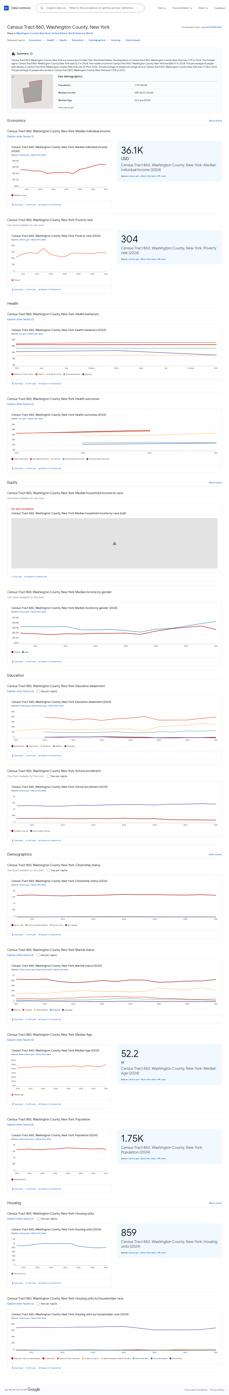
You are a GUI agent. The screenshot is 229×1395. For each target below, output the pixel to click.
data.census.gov (39, 706)
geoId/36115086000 (212, 27)
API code (32, 205)
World (89, 33)
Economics (35, 40)
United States (59, 33)
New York (45, 33)
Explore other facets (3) (20, 955)
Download (18, 205)
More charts (215, 120)
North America (76, 33)
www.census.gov (66, 107)
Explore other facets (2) (20, 136)
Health (50, 40)
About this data (38, 155)
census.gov (24, 155)
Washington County (27, 33)
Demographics (97, 40)
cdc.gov (22, 334)
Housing (115, 40)
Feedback (219, 8)
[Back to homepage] (6, 8)
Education (77, 40)
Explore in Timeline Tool (51, 205)
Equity (63, 40)
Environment (133, 40)
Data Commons (21, 8)
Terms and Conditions (196, 1389)
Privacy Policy (217, 1389)
